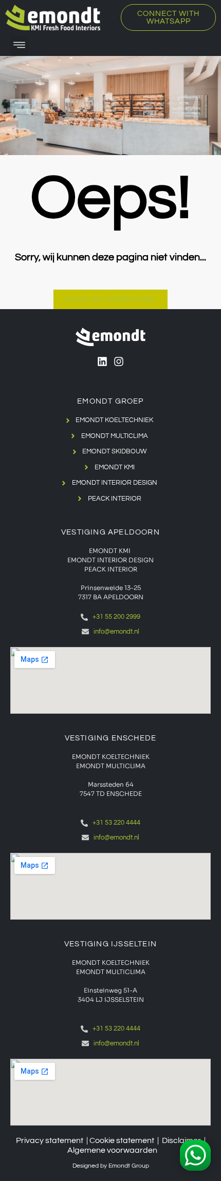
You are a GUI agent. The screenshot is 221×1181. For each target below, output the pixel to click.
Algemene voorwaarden (112, 1150)
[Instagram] (119, 361)
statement (135, 1140)
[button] (19, 46)
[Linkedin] (102, 361)
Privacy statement (49, 1140)
